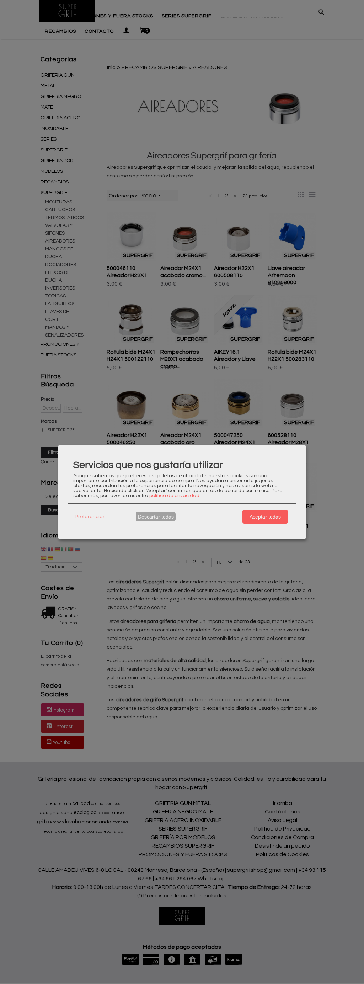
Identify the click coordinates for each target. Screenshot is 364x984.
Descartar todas (156, 517)
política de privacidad (174, 495)
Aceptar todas (265, 517)
